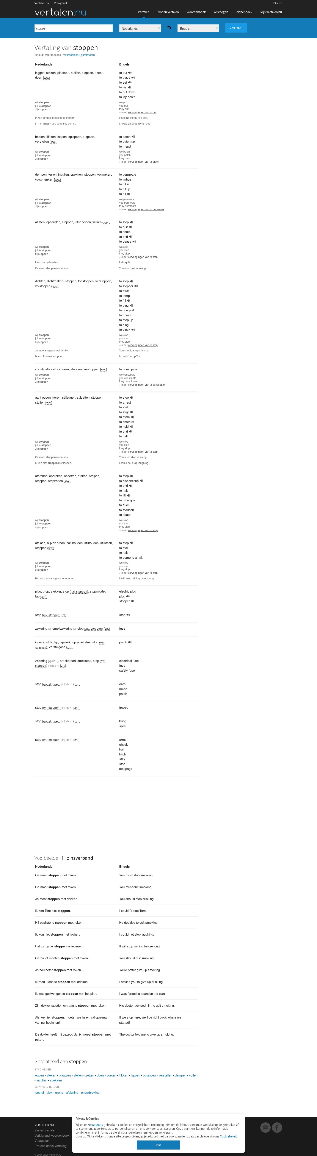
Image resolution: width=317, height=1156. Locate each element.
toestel (39, 1092)
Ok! (158, 1145)
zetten (89, 1075)
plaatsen (65, 1075)
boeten (111, 1075)
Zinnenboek (244, 12)
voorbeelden (70, 55)
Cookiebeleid (228, 1136)
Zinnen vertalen (168, 12)
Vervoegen (220, 12)
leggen (39, 1075)
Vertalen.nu (42, 3)
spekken (56, 1080)
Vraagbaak (61, 3)
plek (49, 1092)
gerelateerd (88, 55)
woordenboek (53, 55)
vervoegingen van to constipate (146, 384)
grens (59, 1092)
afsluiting (72, 1092)
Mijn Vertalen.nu (271, 12)
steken (51, 1075)
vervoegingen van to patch (143, 161)
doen (100, 1075)
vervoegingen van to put (142, 112)
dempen (180, 1075)
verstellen (165, 1075)
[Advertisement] (116, 818)
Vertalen (143, 12)
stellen (78, 1075)
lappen (135, 1075)
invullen (41, 1080)
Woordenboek (196, 12)
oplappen (149, 1075)
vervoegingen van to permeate (146, 209)
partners (97, 1125)
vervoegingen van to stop (143, 257)
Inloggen (277, 3)
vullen (193, 1075)
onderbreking (90, 1092)
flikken (123, 1075)
